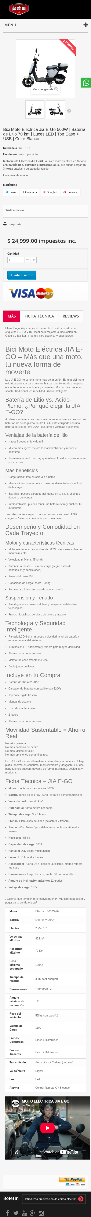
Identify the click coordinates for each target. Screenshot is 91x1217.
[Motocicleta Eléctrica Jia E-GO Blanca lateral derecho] (55, 110)
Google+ (51, 192)
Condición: (10, 154)
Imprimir (15, 224)
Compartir (30, 192)
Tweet (12, 192)
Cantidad (13, 253)
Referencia (10, 148)
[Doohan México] (19, 9)
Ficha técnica (39, 316)
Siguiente (69, 110)
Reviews (71, 316)
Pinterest (72, 192)
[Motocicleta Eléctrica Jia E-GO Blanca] (35, 110)
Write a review (15, 210)
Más (12, 316)
